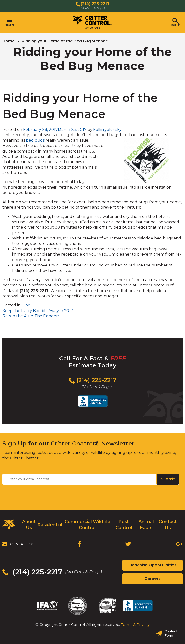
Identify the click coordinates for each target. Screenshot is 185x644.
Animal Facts (146, 524)
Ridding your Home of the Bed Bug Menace (65, 41)
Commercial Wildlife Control (87, 524)
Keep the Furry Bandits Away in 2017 (37, 310)
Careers (161, 580)
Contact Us (168, 524)
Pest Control (123, 524)
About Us (29, 524)
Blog (26, 305)
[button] (9, 22)
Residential (49, 524)
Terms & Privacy (135, 624)
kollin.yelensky (107, 129)
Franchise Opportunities (155, 567)
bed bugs (36, 140)
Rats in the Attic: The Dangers (30, 316)
